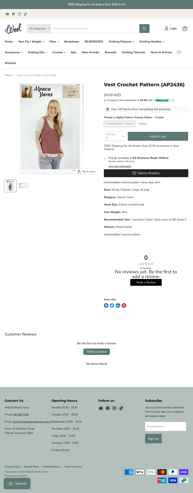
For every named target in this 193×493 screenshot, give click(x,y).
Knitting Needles (150, 41)
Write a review (97, 352)
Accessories (13, 52)
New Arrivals (90, 52)
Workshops (71, 41)
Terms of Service (73, 466)
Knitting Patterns (120, 41)
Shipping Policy (51, 466)
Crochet (58, 52)
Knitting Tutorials (133, 52)
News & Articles (161, 52)
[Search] (144, 28)
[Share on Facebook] (106, 305)
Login (173, 28)
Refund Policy (31, 466)
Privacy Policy (12, 466)
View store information (119, 166)
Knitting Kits (36, 52)
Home (9, 41)
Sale (73, 52)
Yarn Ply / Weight (30, 41)
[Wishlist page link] (179, 52)
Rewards (110, 52)
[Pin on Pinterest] (124, 305)
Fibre (53, 41)
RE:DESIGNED (94, 41)
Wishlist (10, 63)
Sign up (153, 438)
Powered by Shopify (16, 476)
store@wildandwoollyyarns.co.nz (32, 421)
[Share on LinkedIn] (118, 305)
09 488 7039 (21, 414)
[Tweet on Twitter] (112, 305)
